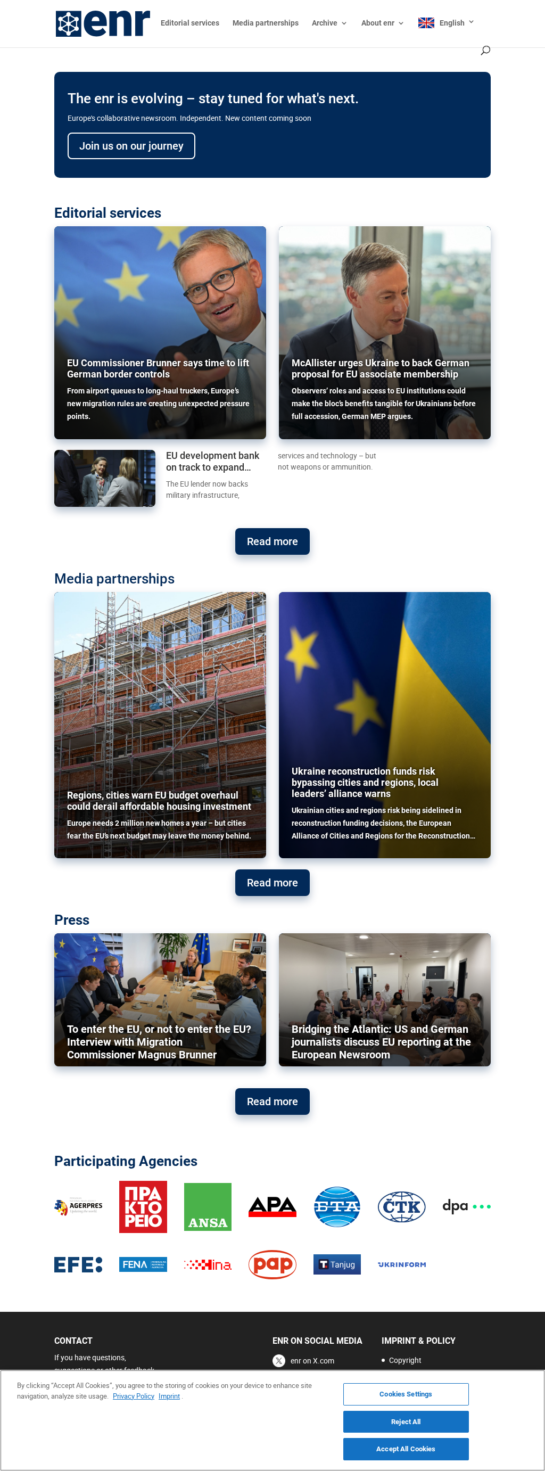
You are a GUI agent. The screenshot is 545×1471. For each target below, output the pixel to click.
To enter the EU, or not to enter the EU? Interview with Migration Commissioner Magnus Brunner (159, 1042)
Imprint (169, 1396)
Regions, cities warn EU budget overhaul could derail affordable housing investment (159, 801)
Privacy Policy (133, 1396)
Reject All (405, 1422)
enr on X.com (312, 1360)
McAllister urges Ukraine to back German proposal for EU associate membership (380, 368)
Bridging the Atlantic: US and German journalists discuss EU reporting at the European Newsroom (381, 1042)
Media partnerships (266, 23)
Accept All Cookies (405, 1449)
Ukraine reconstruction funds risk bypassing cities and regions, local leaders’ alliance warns (365, 782)
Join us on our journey (131, 145)
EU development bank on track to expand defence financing (212, 461)
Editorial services (190, 23)
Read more (272, 541)
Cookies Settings (405, 1394)
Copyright (405, 1360)
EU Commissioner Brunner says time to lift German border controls (158, 368)
